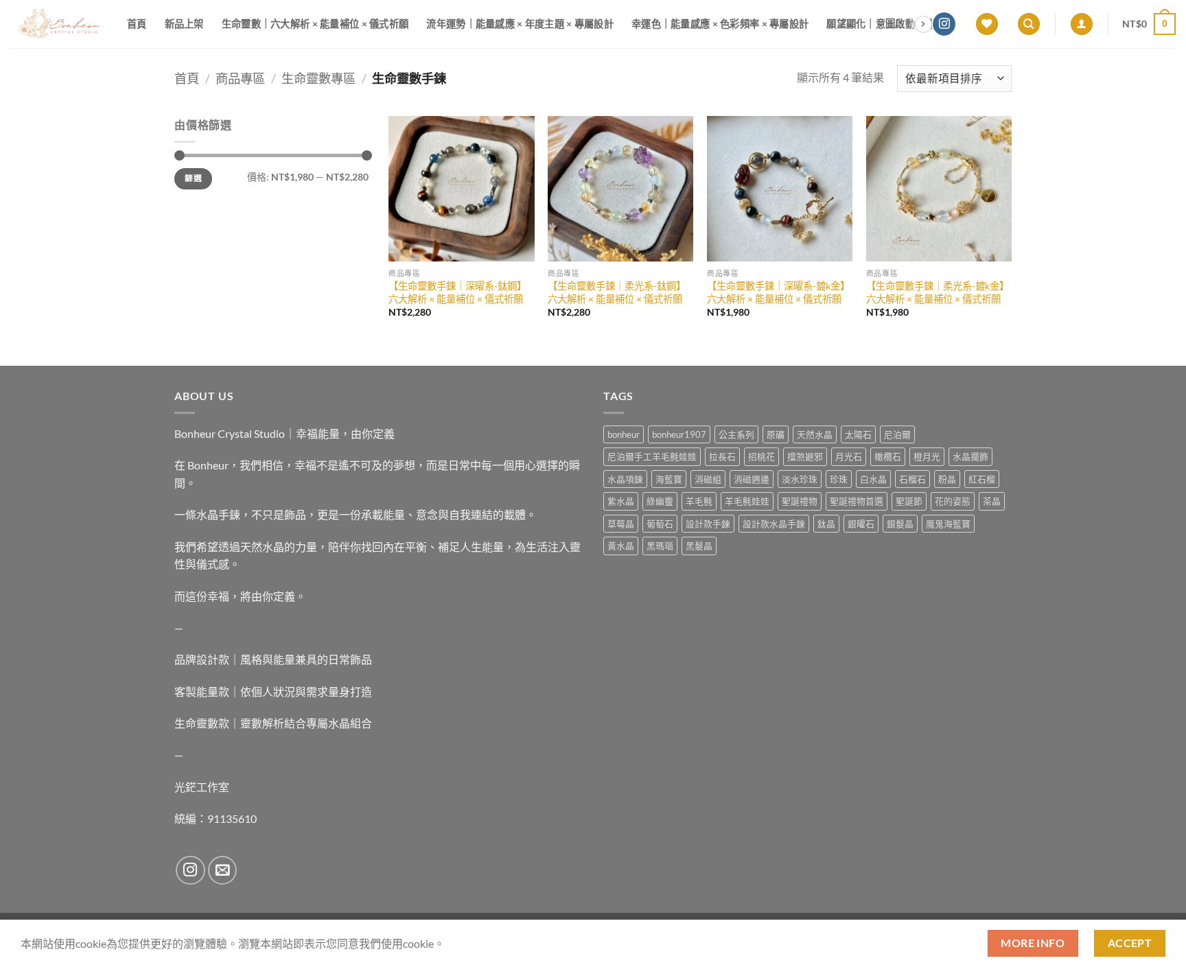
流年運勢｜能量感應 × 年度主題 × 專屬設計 (520, 24)
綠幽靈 (660, 501)
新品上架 (184, 24)
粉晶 (947, 479)
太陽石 (858, 434)
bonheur (623, 434)
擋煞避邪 (805, 456)
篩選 (193, 178)
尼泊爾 (897, 434)
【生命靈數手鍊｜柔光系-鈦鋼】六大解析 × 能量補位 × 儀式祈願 (617, 292)
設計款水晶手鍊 (774, 523)
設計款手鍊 (708, 523)
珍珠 (839, 479)
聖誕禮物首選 (856, 501)
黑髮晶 (699, 545)
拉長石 (722, 456)
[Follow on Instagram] (944, 24)
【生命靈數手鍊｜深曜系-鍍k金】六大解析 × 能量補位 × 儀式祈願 (778, 292)
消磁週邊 (751, 479)
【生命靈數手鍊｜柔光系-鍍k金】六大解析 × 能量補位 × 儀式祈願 (937, 292)
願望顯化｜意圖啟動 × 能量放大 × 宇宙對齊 (920, 24)
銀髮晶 (900, 523)
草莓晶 (620, 523)
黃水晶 (620, 545)
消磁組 (708, 479)
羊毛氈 (699, 501)
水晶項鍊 (625, 479)
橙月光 (927, 456)
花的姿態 (952, 501)
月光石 (848, 456)
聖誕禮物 (799, 501)
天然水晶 (815, 434)
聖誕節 (909, 501)
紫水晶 (620, 501)
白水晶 (873, 479)
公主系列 (736, 434)
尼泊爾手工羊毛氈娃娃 (652, 456)
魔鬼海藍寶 (948, 523)
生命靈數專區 (318, 78)
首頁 (137, 24)
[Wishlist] (987, 24)
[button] (1082, 24)
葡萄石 (660, 523)
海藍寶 (668, 479)
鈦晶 (826, 523)
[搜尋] (1029, 24)
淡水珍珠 (799, 479)
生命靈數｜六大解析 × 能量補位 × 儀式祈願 (315, 24)
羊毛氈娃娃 (747, 501)
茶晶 (992, 501)
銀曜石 (861, 523)
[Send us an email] (222, 870)
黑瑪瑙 (660, 545)
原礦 (775, 434)
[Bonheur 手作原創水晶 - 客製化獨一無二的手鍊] (58, 24)
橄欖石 (887, 456)
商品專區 (240, 78)
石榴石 (912, 479)
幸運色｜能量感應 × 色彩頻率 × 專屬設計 (720, 24)
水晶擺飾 (970, 456)
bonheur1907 (679, 434)
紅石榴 (981, 479)
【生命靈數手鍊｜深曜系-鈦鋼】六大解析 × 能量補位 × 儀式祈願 (457, 292)
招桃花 (761, 456)
